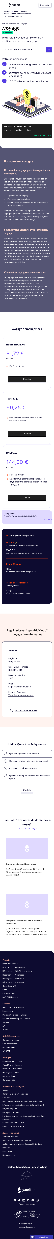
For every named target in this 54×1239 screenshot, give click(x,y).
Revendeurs (8, 1011)
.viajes (28, 130)
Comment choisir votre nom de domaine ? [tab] (28, 761)
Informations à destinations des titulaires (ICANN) (23, 1105)
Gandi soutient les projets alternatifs (18, 1140)
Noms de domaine (20, 11)
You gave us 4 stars (27, 1204)
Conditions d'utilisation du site (15, 1094)
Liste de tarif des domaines (14, 967)
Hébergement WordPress (13, 975)
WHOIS (5, 1030)
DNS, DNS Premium (10, 997)
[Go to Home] (14, 5)
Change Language (27, 1227)
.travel (8, 130)
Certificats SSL (9, 993)
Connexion (45, 5)
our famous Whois (36, 1166)
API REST (6, 1051)
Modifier (47, 519)
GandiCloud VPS (9, 986)
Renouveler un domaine (12, 1069)
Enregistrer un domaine (12, 1061)
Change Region (25, 1223)
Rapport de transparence (13, 1126)
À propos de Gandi (10, 1137)
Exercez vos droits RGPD (13, 1123)
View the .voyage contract (21, 695)
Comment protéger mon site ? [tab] (23, 768)
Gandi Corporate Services (13, 1007)
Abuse (5, 1090)
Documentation (9, 1047)
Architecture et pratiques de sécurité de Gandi (22, 1144)
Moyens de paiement (11, 1109)
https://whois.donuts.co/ (20, 686)
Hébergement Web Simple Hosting (17, 971)
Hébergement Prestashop (13, 982)
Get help (27, 790)
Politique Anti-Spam (11, 1112)
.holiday (18, 130)
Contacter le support (11, 1040)
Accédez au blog (27, 828)
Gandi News (8, 1151)
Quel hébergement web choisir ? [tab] (24, 753)
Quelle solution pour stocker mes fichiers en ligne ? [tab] (29, 777)
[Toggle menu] (4, 5)
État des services (10, 1044)
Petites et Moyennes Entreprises (16, 1015)
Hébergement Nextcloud (13, 979)
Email (5, 990)
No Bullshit (7, 1148)
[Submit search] (49, 49)
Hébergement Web (11, 1072)
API (4, 1026)
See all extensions (41, 135)
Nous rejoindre (9, 1155)
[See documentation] (15, 542)
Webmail (6, 1022)
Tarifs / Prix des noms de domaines (17, 14)
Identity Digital (15, 670)
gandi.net (7, 11)
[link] (14, 1200)
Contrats (6, 1098)
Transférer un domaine (12, 1065)
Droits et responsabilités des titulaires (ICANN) (22, 1101)
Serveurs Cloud (9, 1076)
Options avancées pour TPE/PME (16, 1019)
